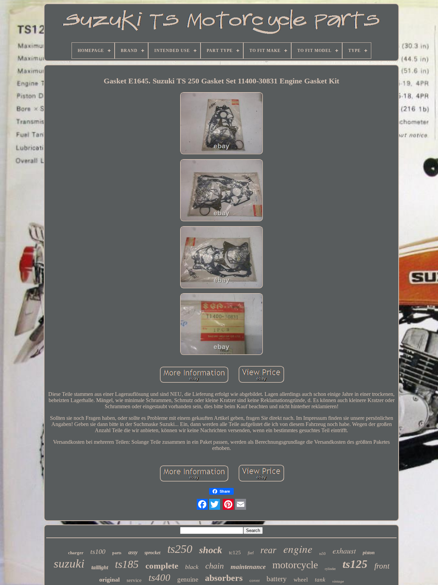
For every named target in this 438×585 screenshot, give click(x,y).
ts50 (322, 553)
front (381, 566)
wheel (301, 579)
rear (268, 550)
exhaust (344, 550)
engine (297, 549)
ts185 (127, 564)
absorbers (224, 578)
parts (116, 552)
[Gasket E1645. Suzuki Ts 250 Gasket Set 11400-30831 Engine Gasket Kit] (221, 123)
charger (75, 552)
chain (214, 565)
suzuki (69, 563)
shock (210, 550)
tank (320, 579)
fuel (251, 552)
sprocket (152, 552)
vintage (338, 581)
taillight (99, 567)
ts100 (97, 551)
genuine (187, 579)
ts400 (159, 577)
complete (161, 565)
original (109, 579)
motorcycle (295, 564)
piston (369, 552)
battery (277, 579)
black (191, 566)
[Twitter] (214, 504)
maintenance (248, 566)
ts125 (355, 564)
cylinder (330, 569)
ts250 (179, 549)
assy (133, 552)
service (134, 580)
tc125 (235, 552)
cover (254, 580)
